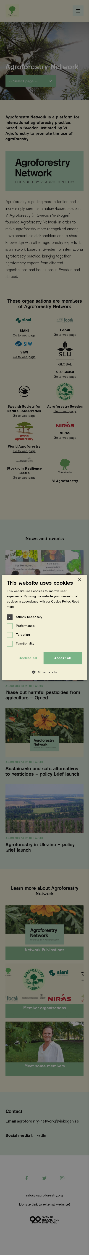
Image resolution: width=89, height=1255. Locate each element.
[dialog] (44, 627)
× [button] (79, 580)
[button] (44, 672)
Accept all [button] (62, 658)
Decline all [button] (28, 658)
